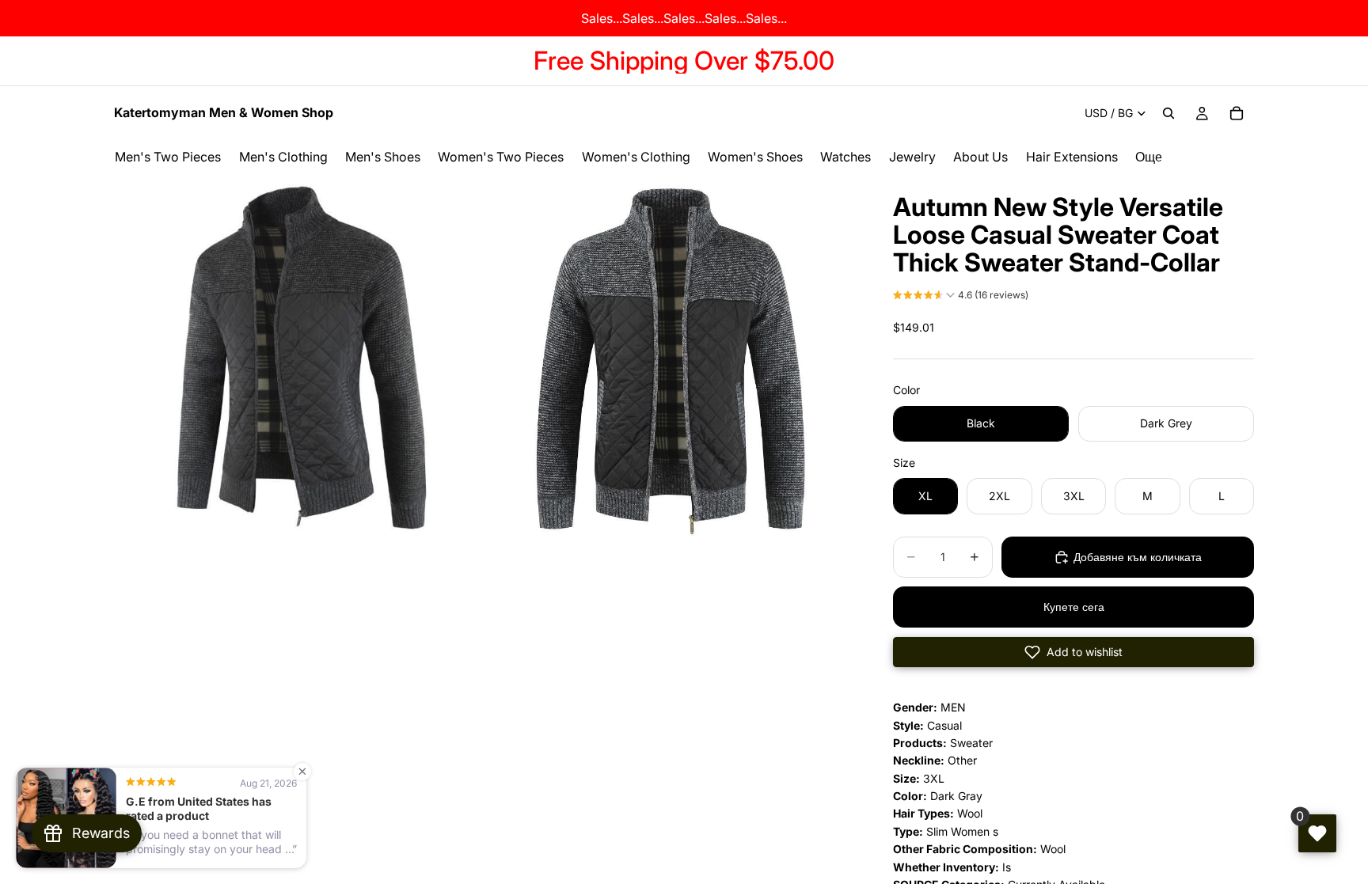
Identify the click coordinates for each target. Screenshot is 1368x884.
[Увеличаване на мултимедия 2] (670, 358)
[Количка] (1236, 113)
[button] (960, 296)
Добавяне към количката (1138, 556)
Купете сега (1073, 606)
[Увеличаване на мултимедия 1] (298, 358)
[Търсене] (1168, 113)
